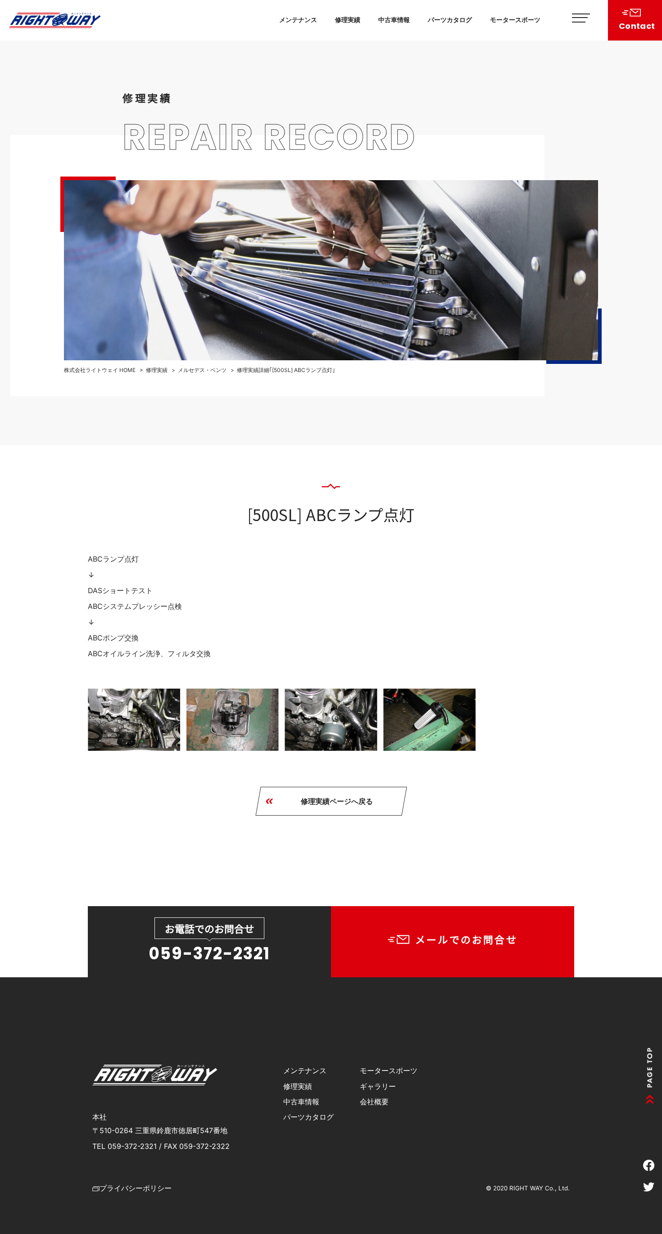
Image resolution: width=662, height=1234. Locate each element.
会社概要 (374, 1101)
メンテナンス (298, 19)
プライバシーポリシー (136, 1188)
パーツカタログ (450, 19)
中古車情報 (394, 19)
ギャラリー (378, 1086)
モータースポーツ (515, 19)
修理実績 (347, 19)
